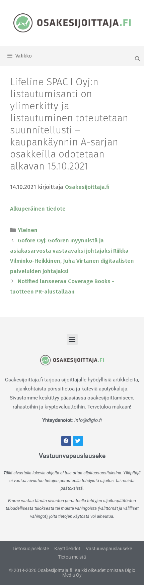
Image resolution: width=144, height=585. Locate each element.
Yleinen (28, 230)
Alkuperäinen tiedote (38, 208)
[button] (72, 339)
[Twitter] (78, 441)
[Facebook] (66, 441)
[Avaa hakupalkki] (137, 59)
